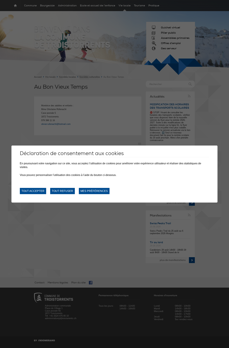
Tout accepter (32, 191)
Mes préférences (94, 191)
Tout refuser (62, 191)
